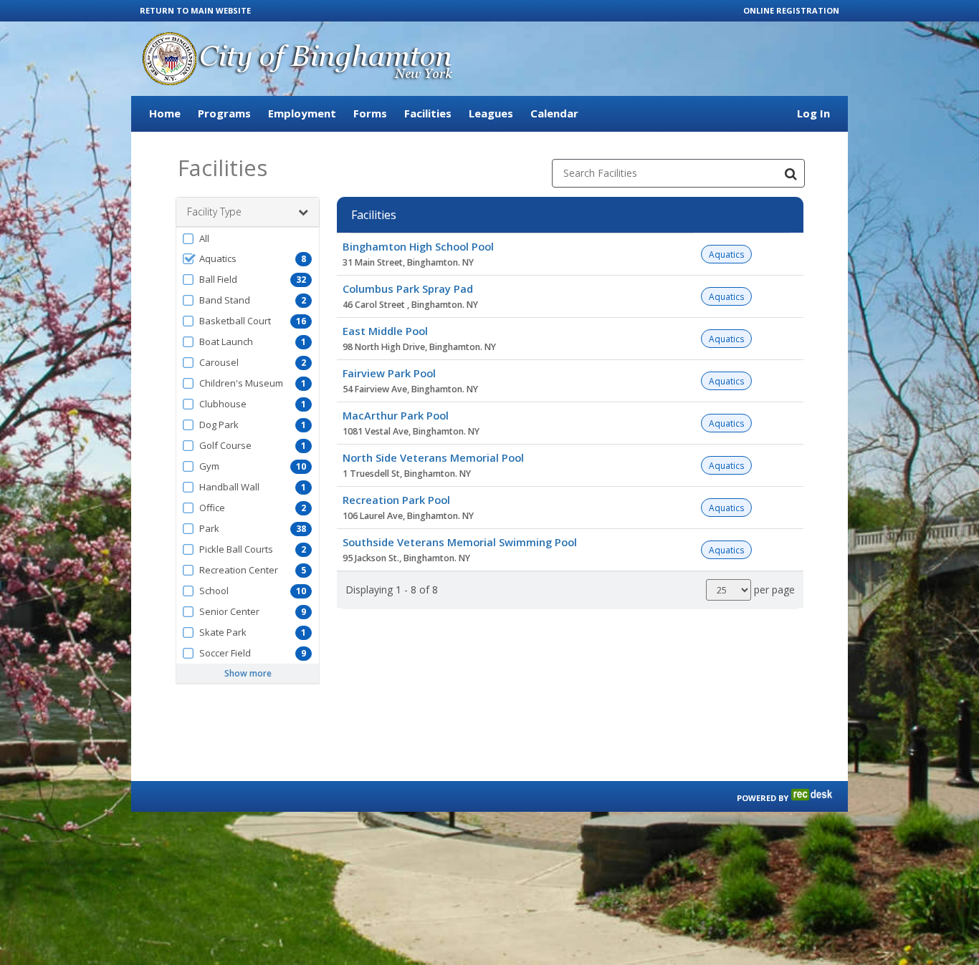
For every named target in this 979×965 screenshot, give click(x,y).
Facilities (428, 113)
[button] (247, 238)
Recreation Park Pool (396, 500)
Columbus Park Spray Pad (408, 288)
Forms (370, 113)
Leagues (491, 113)
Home (165, 113)
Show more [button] (248, 673)
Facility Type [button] (214, 211)
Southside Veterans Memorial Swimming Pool (460, 542)
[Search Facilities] (790, 173)
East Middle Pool (385, 331)
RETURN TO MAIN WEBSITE (195, 10)
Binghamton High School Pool (418, 246)
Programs (224, 113)
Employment (302, 113)
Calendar (554, 113)
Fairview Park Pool (389, 373)
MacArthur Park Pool (396, 415)
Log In (813, 113)
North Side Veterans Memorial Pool (433, 457)
